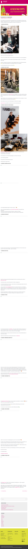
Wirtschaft (5, 18)
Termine (2, 523)
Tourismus (2, 524)
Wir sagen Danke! (3, 508)
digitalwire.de (20, 547)
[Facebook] (22, 541)
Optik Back (18, 335)
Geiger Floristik (11, 94)
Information (2, 517)
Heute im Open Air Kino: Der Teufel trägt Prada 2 (7, 509)
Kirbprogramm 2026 (3, 507)
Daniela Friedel (9, 547)
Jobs (2, 518)
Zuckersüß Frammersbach (14, 209)
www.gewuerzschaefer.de (4, 453)
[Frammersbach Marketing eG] (4, 2)
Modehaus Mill (9, 53)
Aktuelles (2, 18)
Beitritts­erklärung (24, 533)
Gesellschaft (2, 516)
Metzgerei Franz (4, 482)
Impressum (16, 533)
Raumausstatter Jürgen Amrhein (5, 151)
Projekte (2, 522)
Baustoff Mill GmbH (3, 280)
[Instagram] (23, 541)
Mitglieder (2, 521)
